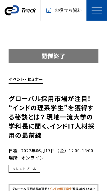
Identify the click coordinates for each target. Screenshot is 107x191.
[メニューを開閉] (96, 10)
